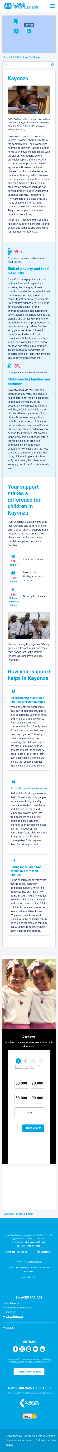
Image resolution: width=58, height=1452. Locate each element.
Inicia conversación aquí (34, 1242)
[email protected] (33, 1246)
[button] (16, 31)
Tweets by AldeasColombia (17, 1213)
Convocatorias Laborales (18, 1307)
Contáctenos (12, 1303)
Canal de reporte (14, 1316)
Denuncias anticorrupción (19, 1440)
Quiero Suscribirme (29, 1371)
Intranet (10, 1327)
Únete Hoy (11, 1312)
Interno (9, 1444)
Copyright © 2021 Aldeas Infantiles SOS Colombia (30, 1435)
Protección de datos (46, 1440)
